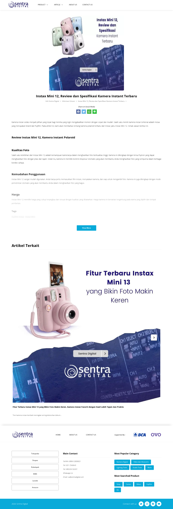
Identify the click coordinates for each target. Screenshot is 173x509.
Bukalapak (35, 467)
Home (58, 435)
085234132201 (70, 469)
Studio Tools (137, 467)
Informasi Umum (68, 101)
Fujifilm (149, 484)
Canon (128, 484)
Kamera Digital (122, 462)
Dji (118, 490)
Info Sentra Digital (52, 101)
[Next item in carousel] (154, 337)
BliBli (35, 474)
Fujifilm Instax (18, 217)
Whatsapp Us (68, 473)
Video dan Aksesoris (141, 462)
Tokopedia (35, 453)
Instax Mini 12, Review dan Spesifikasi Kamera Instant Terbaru (101, 101)
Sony (118, 484)
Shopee (35, 460)
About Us (73, 5)
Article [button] (57, 5)
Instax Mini (30, 217)
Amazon (35, 487)
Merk (150, 467)
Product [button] (41, 5)
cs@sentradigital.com (73, 477)
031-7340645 (69, 465)
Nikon (139, 484)
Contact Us (87, 5)
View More (86, 228)
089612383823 (71, 461)
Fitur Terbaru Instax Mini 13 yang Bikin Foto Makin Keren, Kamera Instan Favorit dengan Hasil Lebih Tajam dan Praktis (68, 407)
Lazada (35, 481)
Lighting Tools (122, 467)
